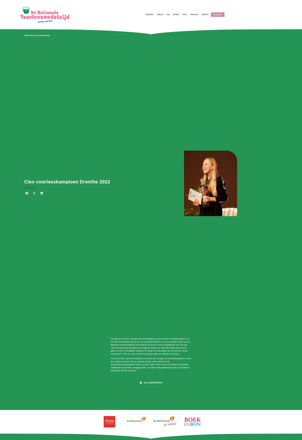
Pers (184, 14)
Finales (160, 14)
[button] (26, 193)
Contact (205, 14)
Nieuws (176, 14)
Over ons (194, 14)
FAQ (168, 14)
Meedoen (149, 14)
